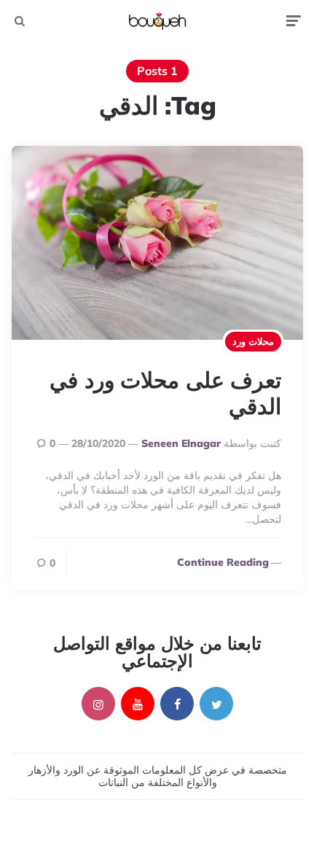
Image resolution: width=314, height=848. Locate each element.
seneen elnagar (181, 443)
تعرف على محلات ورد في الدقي (165, 393)
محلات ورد (253, 341)
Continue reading (223, 562)
